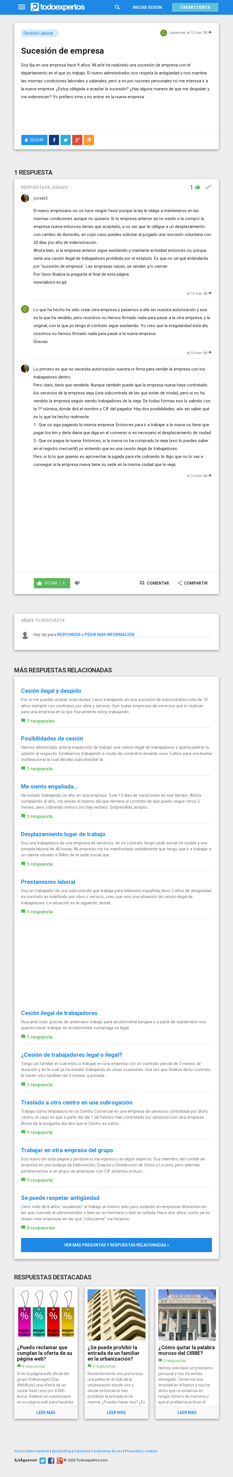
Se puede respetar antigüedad (60, 1197)
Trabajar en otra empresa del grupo (67, 1150)
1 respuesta (40, 768)
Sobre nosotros (37, 1451)
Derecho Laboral (38, 33)
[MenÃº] (21, 7)
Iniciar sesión (147, 7)
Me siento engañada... (49, 786)
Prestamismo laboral (48, 881)
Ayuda (57, 1451)
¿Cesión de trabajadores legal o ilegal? (71, 1054)
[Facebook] (50, 1460)
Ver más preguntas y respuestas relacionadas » (116, 1245)
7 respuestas (41, 721)
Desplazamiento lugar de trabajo (63, 834)
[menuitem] (54, 140)
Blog (67, 1451)
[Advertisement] (87, 109)
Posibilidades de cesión (52, 738)
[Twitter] (42, 1460)
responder (69, 634)
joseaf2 (41, 198)
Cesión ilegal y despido (51, 690)
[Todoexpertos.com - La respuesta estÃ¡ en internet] (57, 7)
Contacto (81, 1451)
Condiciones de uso (106, 1451)
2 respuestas (41, 1228)
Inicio (18, 1451)
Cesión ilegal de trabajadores (59, 1013)
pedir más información (109, 634)
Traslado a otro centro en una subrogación (76, 1102)
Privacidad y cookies (141, 1451)
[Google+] (59, 1460)
